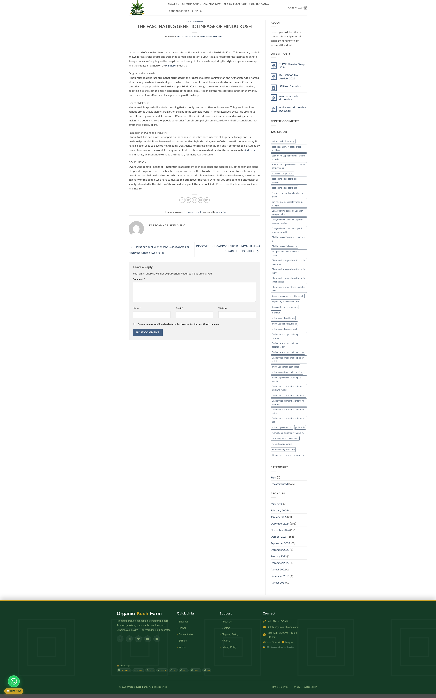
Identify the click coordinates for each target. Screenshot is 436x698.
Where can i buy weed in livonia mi (288, 455)
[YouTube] (147, 638)
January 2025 (279, 516)
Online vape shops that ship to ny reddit (288, 359)
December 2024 (280, 523)
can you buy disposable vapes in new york (287, 204)
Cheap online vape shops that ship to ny (288, 271)
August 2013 (278, 582)
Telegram (289, 642)
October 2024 (279, 536)
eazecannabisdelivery (212, 36)
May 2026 (277, 503)
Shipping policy (191, 4)
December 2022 (280, 562)
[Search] (201, 11)
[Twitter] (138, 638)
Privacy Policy (229, 647)
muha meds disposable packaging (292, 109)
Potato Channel (272, 642)
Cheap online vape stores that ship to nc (288, 289)
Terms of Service (280, 686)
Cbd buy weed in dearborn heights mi (288, 239)
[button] (297, 7)
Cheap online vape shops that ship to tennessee (288, 280)
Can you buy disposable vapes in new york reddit (287, 230)
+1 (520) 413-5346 (278, 621)
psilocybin (300, 427)
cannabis (171, 65)
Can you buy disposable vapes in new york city (287, 212)
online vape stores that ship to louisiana (286, 379)
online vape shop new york (284, 329)
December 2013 (280, 576)
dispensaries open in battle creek (287, 296)
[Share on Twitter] (188, 200)
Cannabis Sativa (259, 4)
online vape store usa (282, 427)
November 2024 (280, 529)
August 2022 (278, 569)
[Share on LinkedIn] (207, 200)
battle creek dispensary (283, 141)
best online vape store (282, 173)
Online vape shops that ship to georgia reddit (286, 345)
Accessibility (310, 686)
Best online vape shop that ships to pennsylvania (288, 166)
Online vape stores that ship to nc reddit (288, 411)
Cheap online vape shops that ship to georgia (288, 262)
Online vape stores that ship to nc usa (288, 420)
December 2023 (280, 549)
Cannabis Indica (179, 11)
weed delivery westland (283, 449)
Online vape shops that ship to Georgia (286, 336)
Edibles (183, 640)
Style (273, 477)
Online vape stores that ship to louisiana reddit (286, 388)
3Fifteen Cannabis (290, 86)
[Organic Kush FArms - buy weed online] (146, 7)
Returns (226, 640)
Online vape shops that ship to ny (288, 352)
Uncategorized (194, 21)
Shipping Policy (230, 634)
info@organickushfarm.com (283, 627)
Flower (172, 4)
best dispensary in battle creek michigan (286, 148)
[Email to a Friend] (194, 200)
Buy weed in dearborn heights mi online (287, 195)
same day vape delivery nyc (285, 438)
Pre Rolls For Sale (235, 4)
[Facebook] (120, 638)
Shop (195, 11)
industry (250, 150)
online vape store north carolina (287, 372)
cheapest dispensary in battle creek (286, 253)
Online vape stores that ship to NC (288, 395)
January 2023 (279, 556)
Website (222, 308)
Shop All (183, 621)
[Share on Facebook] (182, 200)
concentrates (212, 4)
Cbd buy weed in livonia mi (284, 246)
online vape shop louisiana (284, 323)
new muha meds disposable (288, 97)
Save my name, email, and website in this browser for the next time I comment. (179, 324)
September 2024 (280, 543)
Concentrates (186, 634)
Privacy (296, 686)
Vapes (182, 647)
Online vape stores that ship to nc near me (288, 402)
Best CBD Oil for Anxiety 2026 (289, 76)
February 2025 (279, 510)
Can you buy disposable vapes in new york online (287, 221)
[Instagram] (129, 638)
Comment (139, 279)
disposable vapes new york (285, 307)
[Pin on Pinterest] (201, 200)
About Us (227, 621)
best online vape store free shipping (285, 180)
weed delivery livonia (282, 444)
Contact (226, 627)
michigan (276, 312)
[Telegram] (156, 638)
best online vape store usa (284, 187)
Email (179, 308)
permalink (221, 212)
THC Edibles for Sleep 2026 (292, 65)
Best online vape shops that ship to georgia (288, 157)
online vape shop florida (283, 318)
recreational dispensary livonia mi (288, 432)
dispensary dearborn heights (285, 301)
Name (137, 308)
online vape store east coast (285, 366)
